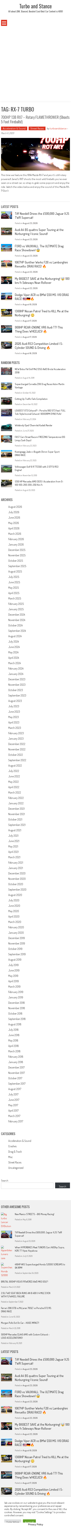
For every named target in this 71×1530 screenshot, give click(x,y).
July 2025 (13, 577)
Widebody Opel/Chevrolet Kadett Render (33, 425)
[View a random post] (63, 23)
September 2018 (17, 1019)
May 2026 (13, 523)
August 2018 (14, 1024)
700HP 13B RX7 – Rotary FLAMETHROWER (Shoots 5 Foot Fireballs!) (35, 119)
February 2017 (15, 1121)
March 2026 (14, 533)
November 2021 (16, 814)
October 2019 (15, 949)
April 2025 (13, 593)
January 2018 (15, 1062)
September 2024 (17, 630)
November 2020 (17, 878)
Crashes (12, 1146)
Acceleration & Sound (14, 128)
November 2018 (16, 1008)
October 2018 (15, 1013)
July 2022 (13, 771)
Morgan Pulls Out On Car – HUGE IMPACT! (20, 1322)
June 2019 (13, 970)
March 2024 (14, 663)
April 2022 (13, 787)
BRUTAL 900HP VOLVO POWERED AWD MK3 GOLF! (24, 1281)
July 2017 (13, 1094)
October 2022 (15, 754)
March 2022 (14, 792)
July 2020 (13, 900)
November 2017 (16, 1073)
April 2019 (13, 981)
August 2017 (14, 1089)
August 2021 (14, 830)
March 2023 (14, 728)
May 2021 (13, 846)
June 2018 (13, 1035)
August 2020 (15, 895)
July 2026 (13, 512)
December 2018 (16, 1002)
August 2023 (15, 701)
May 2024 (13, 652)
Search (4, 1180)
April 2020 (13, 916)
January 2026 (16, 544)
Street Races (37, 128)
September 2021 (17, 825)
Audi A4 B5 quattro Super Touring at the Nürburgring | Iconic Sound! (39, 232)
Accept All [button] (29, 1522)
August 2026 (15, 506)
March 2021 (14, 857)
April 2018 (13, 1046)
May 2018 (13, 1040)
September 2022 (17, 760)
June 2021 (13, 841)
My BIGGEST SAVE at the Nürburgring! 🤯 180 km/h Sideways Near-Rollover (42, 281)
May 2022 (13, 781)
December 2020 (17, 873)
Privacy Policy (35, 1524)
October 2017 (15, 1078)
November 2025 (17, 555)
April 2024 (13, 657)
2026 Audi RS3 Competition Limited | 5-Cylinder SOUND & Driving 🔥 (39, 346)
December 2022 (16, 744)
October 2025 (15, 560)
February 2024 (15, 668)
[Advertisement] (35, 63)
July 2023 (13, 706)
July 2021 (13, 835)
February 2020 (16, 927)
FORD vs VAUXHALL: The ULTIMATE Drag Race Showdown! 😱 (39, 248)
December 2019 (16, 938)
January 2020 (16, 932)
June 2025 (14, 582)
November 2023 (17, 684)
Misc (10, 1157)
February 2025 (16, 604)
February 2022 (16, 798)
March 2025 (14, 598)
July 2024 (13, 641)
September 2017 (17, 1083)
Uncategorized (15, 1167)
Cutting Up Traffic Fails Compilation (31, 398)
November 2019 (16, 943)
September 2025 (17, 566)
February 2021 (15, 862)
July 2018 (13, 1029)
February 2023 (16, 733)
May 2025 (13, 587)
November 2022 (17, 749)
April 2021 (13, 852)
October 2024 (15, 625)
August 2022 (15, 765)
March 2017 (14, 1116)
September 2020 (17, 889)
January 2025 (16, 609)
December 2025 (16, 550)
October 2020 (15, 884)
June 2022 (14, 776)
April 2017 (13, 1110)
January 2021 (15, 868)
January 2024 (15, 674)
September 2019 (17, 954)
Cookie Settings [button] (12, 1522)
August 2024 (15, 636)
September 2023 (17, 695)
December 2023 (16, 679)
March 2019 (14, 986)
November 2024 (16, 620)
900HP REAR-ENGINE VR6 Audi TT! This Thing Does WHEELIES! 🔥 (39, 329)
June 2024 (14, 647)
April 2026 (13, 528)
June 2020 (14, 905)
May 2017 (13, 1105)
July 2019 (13, 965)
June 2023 (14, 711)
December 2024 (16, 614)
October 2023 (15, 690)
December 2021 (16, 808)
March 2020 (14, 922)
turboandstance (58, 128)
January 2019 (15, 997)
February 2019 (15, 992)
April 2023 (13, 722)
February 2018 (15, 1056)
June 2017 (13, 1100)
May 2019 (13, 976)
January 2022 (16, 803)
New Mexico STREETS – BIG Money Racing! (34, 1214)
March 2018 (14, 1051)
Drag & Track (15, 1151)
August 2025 (15, 571)
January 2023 (16, 738)
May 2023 (13, 717)
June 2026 (14, 517)
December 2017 (16, 1067)
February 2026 (16, 539)
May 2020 (13, 911)
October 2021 (15, 819)
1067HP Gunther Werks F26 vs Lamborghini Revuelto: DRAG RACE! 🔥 (41, 264)
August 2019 (14, 959)
